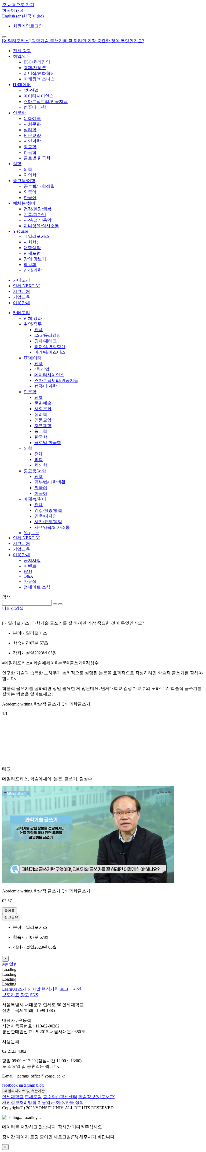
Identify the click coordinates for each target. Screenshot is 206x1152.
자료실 (30, 581)
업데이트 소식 (37, 587)
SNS (34, 995)
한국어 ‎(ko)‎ (33, 16)
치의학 (30, 175)
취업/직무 (22, 56)
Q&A (28, 576)
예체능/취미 (24, 203)
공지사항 (32, 560)
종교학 (30, 146)
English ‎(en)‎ (12, 16)
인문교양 (32, 135)
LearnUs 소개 (14, 989)
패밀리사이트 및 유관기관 (24, 1091)
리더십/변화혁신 (39, 73)
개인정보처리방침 (19, 1102)
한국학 (30, 152)
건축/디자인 (35, 214)
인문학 (19, 113)
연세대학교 (13, 1096)
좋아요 (9, 911)
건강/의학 (33, 270)
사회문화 (32, 124)
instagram (27, 1085)
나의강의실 (13, 608)
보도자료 (10, 995)
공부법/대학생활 (39, 186)
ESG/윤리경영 (37, 62)
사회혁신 (32, 242)
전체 (38, 329)
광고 (24, 995)
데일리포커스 (36, 236)
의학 (17, 163)
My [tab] (5, 964)
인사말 (34, 989)
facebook (10, 1085)
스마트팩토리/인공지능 (46, 101)
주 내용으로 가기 (18, 4)
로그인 (36, 26)
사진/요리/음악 (38, 220)
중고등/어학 (24, 180)
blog (40, 1085)
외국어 (30, 192)
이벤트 (30, 566)
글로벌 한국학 (37, 158)
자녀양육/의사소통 (41, 226)
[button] (12, 10)
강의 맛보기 (35, 259)
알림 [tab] (13, 964)
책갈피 (30, 264)
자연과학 (32, 141)
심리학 (30, 129)
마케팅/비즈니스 (39, 79)
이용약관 (46, 1102)
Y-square (20, 231)
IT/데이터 (22, 84)
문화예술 (32, 118)
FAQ (28, 571)
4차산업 (31, 90)
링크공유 (11, 917)
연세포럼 (32, 253)
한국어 (30, 197)
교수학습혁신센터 (60, 1096)
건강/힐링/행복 (38, 209)
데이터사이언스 (39, 96)
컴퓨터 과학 (35, 107)
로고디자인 (70, 989)
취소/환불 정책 (70, 1102)
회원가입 (21, 26)
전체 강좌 (22, 50)
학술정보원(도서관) (96, 1096)
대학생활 (32, 247)
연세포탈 (33, 1096)
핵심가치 (50, 989)
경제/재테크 (35, 67)
